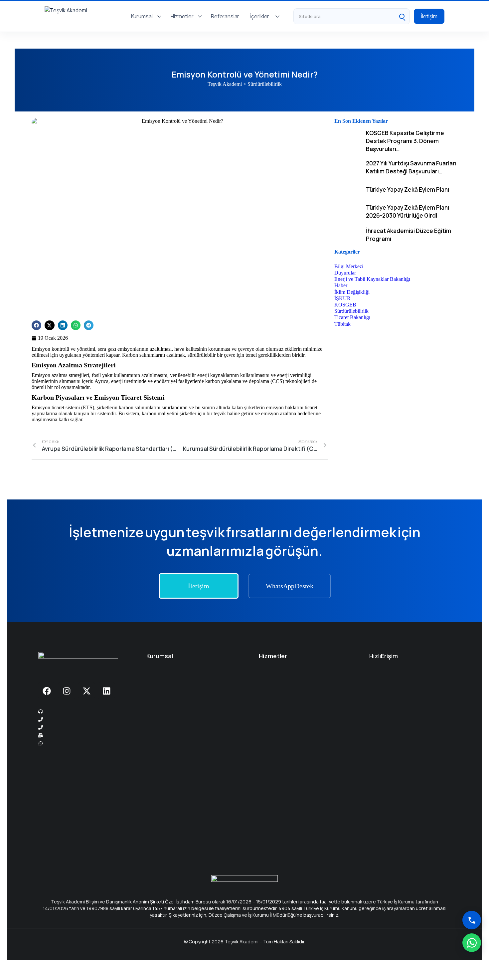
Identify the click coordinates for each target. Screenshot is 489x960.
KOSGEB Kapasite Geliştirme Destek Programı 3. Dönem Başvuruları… (405, 141)
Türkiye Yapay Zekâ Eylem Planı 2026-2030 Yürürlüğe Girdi (407, 211)
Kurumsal (142, 16)
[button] (36, 325)
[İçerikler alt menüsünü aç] (277, 16)
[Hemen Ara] (471, 920)
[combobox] (344, 16)
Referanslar (225, 16)
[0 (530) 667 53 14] (82, 727)
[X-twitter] (86, 690)
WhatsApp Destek (289, 586)
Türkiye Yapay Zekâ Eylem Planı (407, 189)
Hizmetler (182, 16)
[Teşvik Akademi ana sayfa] (81, 16)
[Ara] (401, 16)
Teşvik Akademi (225, 84)
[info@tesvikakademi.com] (82, 735)
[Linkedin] (106, 690)
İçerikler (259, 16)
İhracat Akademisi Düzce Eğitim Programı (408, 235)
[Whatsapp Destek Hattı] (82, 743)
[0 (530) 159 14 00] (82, 719)
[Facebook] (46, 690)
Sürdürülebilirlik (264, 84)
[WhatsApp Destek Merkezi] (471, 942)
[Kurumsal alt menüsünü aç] (159, 16)
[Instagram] (66, 690)
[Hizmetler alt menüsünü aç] (200, 16)
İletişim (429, 16)
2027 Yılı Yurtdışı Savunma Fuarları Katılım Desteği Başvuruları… (411, 167)
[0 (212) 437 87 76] (82, 711)
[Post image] (347, 140)
